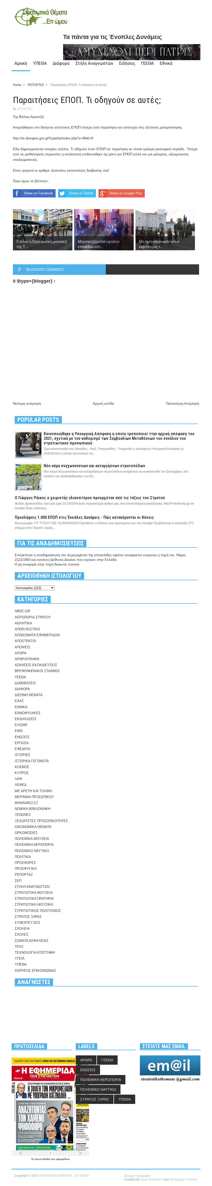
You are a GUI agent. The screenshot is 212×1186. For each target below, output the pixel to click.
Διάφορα (61, 63)
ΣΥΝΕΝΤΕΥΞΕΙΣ (27, 923)
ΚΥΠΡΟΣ (22, 773)
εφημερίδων (63, 1159)
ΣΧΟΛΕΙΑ (22, 928)
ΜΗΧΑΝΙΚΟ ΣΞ (26, 803)
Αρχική (20, 63)
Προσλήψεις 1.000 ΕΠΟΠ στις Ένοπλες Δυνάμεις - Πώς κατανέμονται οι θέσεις (84, 517)
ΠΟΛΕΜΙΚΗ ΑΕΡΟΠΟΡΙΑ (34, 845)
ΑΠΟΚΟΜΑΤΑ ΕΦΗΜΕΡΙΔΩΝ (37, 635)
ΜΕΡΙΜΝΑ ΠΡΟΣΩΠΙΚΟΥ (34, 797)
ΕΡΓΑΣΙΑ (22, 743)
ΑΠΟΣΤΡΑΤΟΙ (25, 641)
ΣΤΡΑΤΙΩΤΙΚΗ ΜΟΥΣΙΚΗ (34, 904)
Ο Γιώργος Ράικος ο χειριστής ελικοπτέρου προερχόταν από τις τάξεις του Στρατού (90, 497)
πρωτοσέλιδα (43, 1159)
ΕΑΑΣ (19, 701)
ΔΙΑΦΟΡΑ (22, 689)
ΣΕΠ (18, 881)
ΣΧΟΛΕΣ (21, 934)
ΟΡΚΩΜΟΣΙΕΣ (26, 833)
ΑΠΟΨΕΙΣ (22, 647)
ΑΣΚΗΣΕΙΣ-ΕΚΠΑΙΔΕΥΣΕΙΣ (36, 665)
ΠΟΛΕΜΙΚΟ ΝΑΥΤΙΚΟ (32, 851)
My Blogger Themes (184, 1179)
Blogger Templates (137, 1176)
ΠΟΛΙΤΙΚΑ (23, 857)
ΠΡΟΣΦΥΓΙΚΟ (26, 869)
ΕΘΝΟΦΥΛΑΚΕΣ (28, 713)
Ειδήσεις (127, 63)
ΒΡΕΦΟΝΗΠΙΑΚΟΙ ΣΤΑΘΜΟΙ (37, 671)
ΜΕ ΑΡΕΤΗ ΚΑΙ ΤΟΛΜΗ (33, 791)
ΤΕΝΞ (19, 947)
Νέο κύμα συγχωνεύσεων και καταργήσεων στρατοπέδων (94, 465)
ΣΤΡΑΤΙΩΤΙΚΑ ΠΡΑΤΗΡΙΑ (34, 899)
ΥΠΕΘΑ (40, 63)
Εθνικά (166, 63)
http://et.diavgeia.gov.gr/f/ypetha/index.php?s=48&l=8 (53, 138)
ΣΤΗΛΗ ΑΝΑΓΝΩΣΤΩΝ (32, 887)
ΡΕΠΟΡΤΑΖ (24, 108)
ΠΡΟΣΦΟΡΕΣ (25, 863)
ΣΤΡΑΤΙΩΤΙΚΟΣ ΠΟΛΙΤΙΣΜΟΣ (38, 911)
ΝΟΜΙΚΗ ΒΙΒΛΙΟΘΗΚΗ (32, 809)
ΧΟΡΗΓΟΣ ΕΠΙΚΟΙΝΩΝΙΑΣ (35, 971)
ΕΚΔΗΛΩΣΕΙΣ (25, 719)
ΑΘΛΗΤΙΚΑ (23, 623)
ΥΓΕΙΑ (20, 958)
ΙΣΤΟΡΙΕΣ (22, 755)
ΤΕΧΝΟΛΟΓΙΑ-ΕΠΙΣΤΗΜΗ (35, 952)
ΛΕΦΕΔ (21, 785)
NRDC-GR (22, 611)
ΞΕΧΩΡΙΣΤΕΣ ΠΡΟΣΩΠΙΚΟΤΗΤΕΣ (41, 821)
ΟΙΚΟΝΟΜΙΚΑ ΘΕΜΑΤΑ (33, 827)
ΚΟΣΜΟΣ (22, 767)
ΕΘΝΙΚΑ (21, 707)
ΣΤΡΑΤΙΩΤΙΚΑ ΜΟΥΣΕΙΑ (34, 893)
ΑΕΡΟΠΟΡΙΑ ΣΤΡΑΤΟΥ (33, 617)
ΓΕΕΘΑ (147, 63)
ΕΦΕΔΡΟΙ (22, 749)
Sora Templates (152, 1179)
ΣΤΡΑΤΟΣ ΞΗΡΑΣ (28, 917)
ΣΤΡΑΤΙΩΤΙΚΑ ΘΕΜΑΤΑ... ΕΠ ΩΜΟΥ (64, 1175)
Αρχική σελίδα (103, 403)
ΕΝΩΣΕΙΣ (22, 737)
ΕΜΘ (18, 731)
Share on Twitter (81, 193)
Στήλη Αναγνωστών (94, 63)
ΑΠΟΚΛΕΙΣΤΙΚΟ (27, 629)
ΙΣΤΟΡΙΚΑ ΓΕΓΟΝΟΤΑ (32, 761)
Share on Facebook (38, 193)
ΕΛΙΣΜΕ (21, 725)
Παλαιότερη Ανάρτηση (182, 403)
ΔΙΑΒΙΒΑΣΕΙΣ (25, 683)
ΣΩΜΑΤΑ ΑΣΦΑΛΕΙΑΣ (31, 941)
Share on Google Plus (125, 193)
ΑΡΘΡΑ (20, 653)
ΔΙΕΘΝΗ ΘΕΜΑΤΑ (29, 695)
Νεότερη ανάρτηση (27, 403)
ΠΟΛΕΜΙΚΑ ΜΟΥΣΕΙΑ (32, 839)
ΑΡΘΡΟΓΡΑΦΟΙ (27, 659)
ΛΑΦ (18, 779)
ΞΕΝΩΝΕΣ (23, 815)
